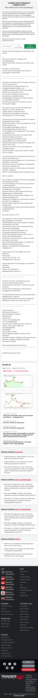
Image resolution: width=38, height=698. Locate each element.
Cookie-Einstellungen (18, 34)
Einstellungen (7, 46)
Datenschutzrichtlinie (8, 40)
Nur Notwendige (18, 46)
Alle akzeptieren (30, 46)
